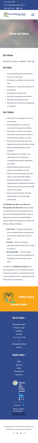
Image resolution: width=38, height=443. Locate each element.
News (19, 368)
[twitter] (17, 433)
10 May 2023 (17, 405)
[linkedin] (21, 433)
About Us (19, 365)
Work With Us (19, 371)
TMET (19, 362)
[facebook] (13, 433)
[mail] (24, 433)
